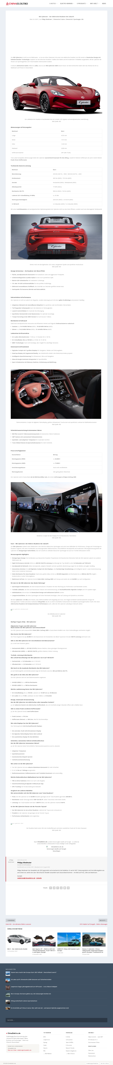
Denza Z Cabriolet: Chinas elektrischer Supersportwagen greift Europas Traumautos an (92, 950)
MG (82, 19)
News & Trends (70, 1048)
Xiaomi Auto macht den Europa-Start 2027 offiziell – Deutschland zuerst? (33, 972)
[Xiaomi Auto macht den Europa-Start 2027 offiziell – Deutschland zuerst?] (8, 973)
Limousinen (69, 1039)
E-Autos (53, 3)
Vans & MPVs (69, 1042)
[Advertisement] (56, 38)
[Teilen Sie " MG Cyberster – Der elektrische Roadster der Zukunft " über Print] (68, 888)
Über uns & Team (12, 1050)
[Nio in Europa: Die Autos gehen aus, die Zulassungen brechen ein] (8, 995)
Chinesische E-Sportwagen (73, 19)
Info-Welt (94, 3)
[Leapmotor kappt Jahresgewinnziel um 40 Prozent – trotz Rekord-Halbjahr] (8, 988)
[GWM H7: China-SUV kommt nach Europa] (69, 939)
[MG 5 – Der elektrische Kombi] (19, 939)
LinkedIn (39, 878)
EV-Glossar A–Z (92, 1039)
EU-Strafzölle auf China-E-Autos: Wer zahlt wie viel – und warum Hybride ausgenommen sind (40, 1008)
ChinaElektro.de (12, 1063)
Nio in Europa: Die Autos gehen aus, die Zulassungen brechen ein (31, 994)
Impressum (91, 1053)
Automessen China (93, 1042)
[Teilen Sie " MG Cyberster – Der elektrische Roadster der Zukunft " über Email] (64, 888)
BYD (44, 1037)
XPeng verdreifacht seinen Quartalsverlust (24, 1001)
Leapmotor (46, 1039)
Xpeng (45, 1042)
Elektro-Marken (66, 3)
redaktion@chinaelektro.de (26, 878)
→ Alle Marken (47, 1053)
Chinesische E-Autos (59, 19)
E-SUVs (68, 1037)
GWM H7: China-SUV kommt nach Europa (68, 949)
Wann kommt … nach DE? (95, 1037)
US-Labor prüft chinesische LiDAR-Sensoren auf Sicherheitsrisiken (31, 979)
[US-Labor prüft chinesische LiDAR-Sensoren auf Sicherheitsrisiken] (8, 980)
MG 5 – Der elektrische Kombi (17, 949)
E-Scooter (69, 1045)
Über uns (90, 1050)
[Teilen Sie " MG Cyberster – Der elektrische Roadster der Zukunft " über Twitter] (54, 888)
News (104, 3)
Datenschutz (92, 1056)
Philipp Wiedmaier (47, 19)
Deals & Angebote (71, 1051)
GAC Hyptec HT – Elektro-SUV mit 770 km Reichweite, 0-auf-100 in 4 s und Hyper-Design (43, 950)
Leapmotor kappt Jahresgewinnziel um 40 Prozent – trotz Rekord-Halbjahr (34, 986)
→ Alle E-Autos (70, 1053)
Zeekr (45, 1045)
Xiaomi (45, 1048)
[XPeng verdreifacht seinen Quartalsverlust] (8, 1002)
